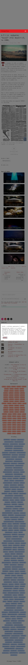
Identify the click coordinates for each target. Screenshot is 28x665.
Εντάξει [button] (5, 337)
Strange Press (5, 31)
